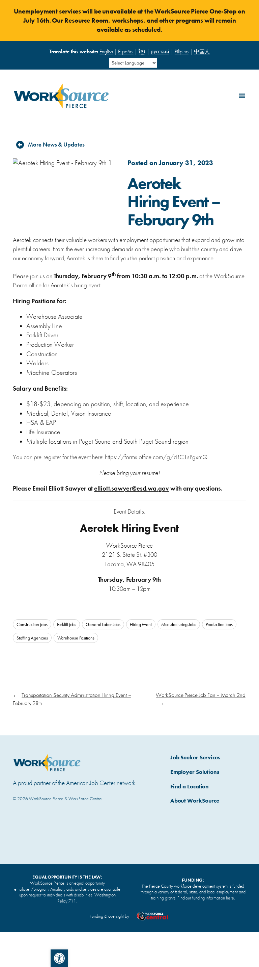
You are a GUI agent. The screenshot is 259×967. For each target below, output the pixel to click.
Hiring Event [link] (141, 624)
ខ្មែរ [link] (142, 51)
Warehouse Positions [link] (75, 638)
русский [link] (160, 51)
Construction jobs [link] (32, 624)
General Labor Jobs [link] (103, 624)
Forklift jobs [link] (67, 624)
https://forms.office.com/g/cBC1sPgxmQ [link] (156, 457)
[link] (59, 958)
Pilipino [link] (182, 51)
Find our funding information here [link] (205, 898)
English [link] (106, 51)
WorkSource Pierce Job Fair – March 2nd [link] (200, 695)
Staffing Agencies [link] (32, 638)
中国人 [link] (202, 51)
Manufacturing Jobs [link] (178, 624)
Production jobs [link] (219, 624)
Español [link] (125, 51)
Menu (240, 95)
